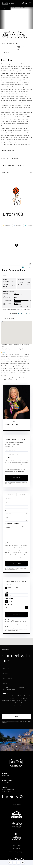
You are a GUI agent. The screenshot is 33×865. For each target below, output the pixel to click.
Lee (16, 378)
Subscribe (16, 478)
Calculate (16, 614)
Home (3, 378)
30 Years (9, 587)
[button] (2, 18)
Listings (8, 378)
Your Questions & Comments (12, 523)
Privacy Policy (21, 471)
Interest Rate (8, 604)
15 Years (16, 587)
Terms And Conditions (16, 852)
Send (16, 716)
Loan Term (8, 584)
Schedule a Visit (22, 494)
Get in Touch (16, 804)
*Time (6, 517)
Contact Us (10, 494)
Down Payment (9, 598)
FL (12, 378)
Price (6, 592)
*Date (6, 510)
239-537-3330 (23, 3)
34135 (4, 380)
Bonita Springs (23, 378)
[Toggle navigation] (30, 3)
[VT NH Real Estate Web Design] (19, 860)
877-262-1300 (5, 782)
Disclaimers (16, 848)
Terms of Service (12, 569)
